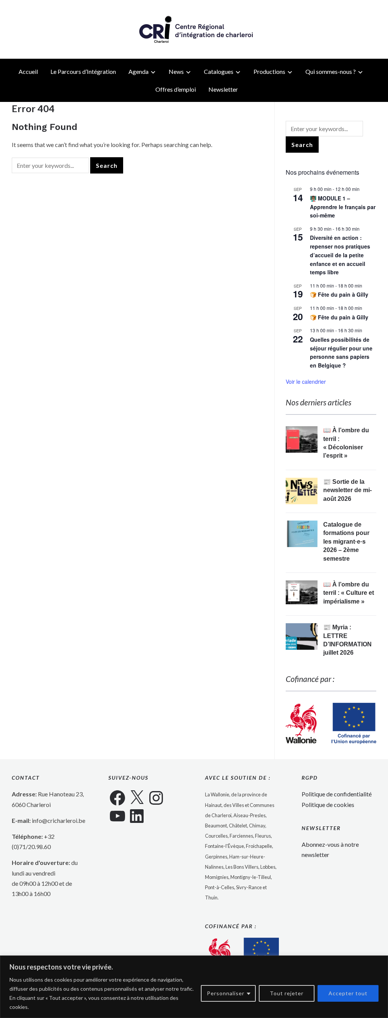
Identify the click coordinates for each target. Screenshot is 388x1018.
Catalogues (218, 71)
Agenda (138, 71)
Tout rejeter (287, 993)
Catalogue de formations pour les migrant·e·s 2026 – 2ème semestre (346, 541)
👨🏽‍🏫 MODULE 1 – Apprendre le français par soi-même (342, 206)
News (176, 71)
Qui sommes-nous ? (330, 71)
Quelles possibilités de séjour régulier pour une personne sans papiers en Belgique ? (341, 352)
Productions (269, 71)
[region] (194, 986)
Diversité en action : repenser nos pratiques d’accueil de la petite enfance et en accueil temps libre (340, 255)
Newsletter (223, 89)
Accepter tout (348, 993)
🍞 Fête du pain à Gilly (339, 294)
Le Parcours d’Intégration (83, 71)
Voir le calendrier (306, 381)
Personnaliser (225, 993)
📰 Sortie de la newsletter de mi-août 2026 (347, 490)
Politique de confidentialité (337, 794)
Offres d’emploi (175, 89)
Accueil (28, 71)
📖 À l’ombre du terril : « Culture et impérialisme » (348, 593)
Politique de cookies (328, 804)
